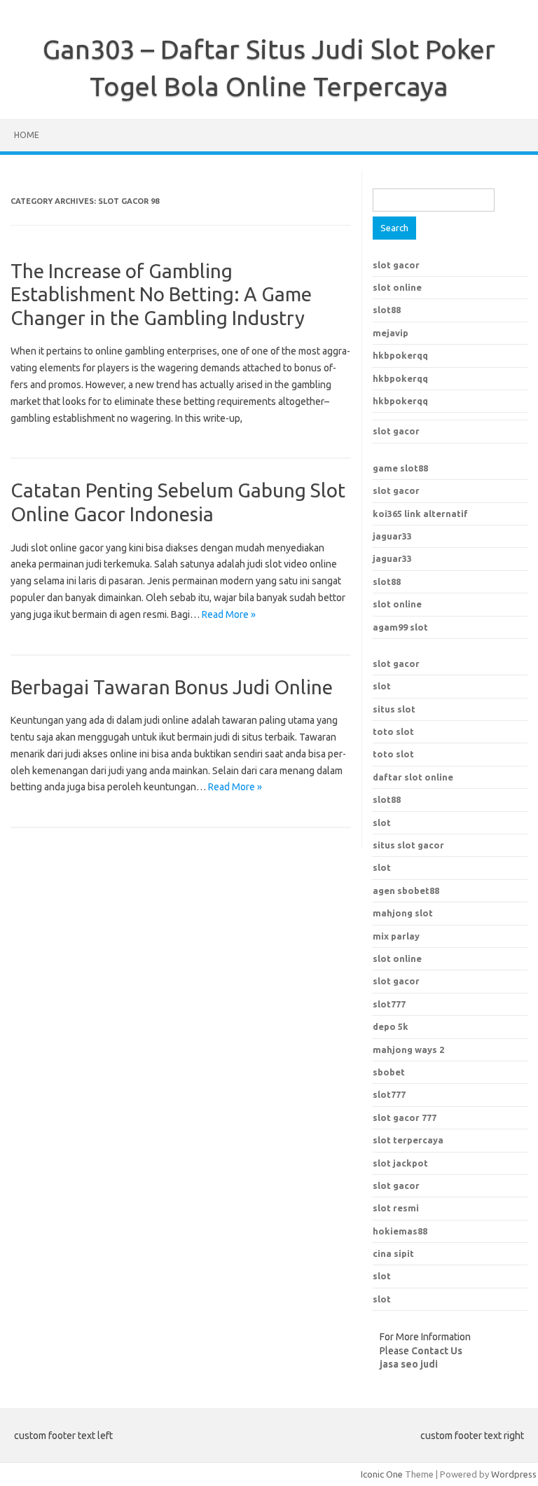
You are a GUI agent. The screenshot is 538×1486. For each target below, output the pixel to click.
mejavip (390, 333)
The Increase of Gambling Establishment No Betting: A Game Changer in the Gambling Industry (161, 294)
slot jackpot (400, 1163)
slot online (397, 287)
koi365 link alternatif (420, 513)
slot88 (387, 310)
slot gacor (396, 265)
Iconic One (382, 1474)
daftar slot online (413, 777)
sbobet (389, 1072)
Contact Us (436, 1350)
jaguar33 (392, 536)
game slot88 (400, 468)
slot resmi (396, 1208)
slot (382, 686)
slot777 (389, 1004)
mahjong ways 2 (408, 1049)
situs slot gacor (408, 845)
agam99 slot (400, 627)
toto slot (393, 731)
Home (26, 134)
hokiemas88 (400, 1231)
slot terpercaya (408, 1140)
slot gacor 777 (404, 1117)
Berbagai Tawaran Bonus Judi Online (172, 687)
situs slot (394, 709)
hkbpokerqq (400, 355)
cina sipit (393, 1253)
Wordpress (514, 1474)
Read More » (229, 614)
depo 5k (390, 1026)
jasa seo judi (409, 1364)
